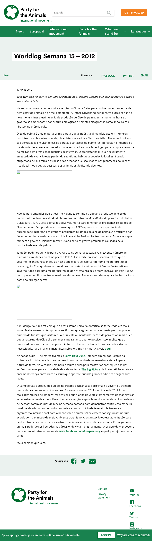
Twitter (133, 517)
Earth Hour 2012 (75, 356)
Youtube (134, 495)
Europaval (36, 31)
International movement (58, 31)
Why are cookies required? (133, 535)
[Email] (92, 461)
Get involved (134, 13)
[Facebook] (73, 461)
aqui (108, 348)
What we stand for (111, 31)
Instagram (135, 528)
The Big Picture (91, 369)
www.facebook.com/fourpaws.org (79, 431)
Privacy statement (104, 495)
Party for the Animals (88, 31)
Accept (106, 535)
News (20, 31)
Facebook (135, 506)
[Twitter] (83, 461)
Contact (102, 489)
